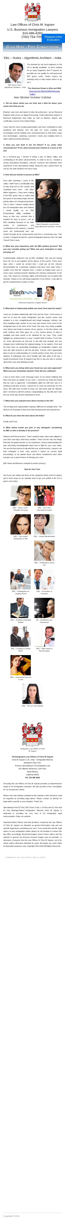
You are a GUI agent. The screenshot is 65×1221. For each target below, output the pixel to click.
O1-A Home (35, 97)
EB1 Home (25, 97)
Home (16, 97)
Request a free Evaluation (53, 38)
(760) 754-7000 (33, 37)
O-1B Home (46, 97)
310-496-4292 (32, 33)
